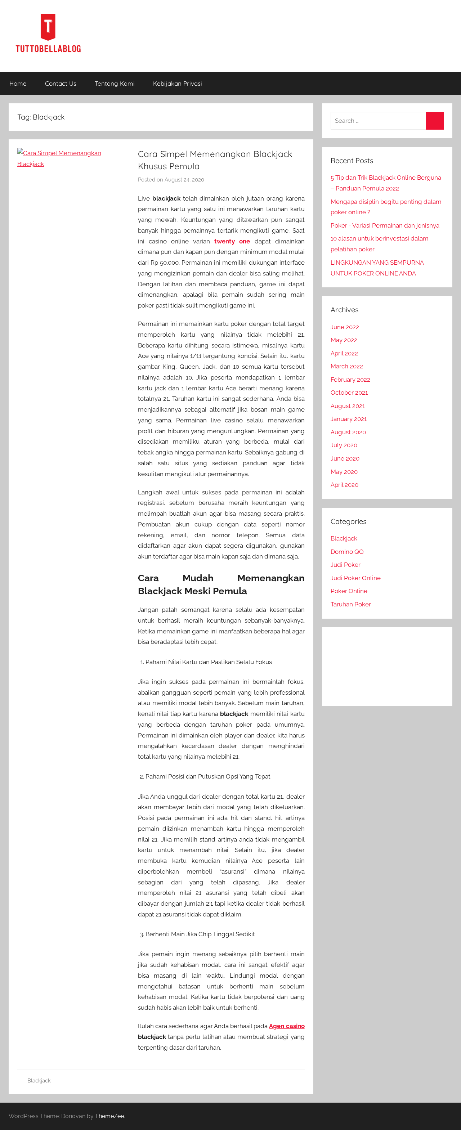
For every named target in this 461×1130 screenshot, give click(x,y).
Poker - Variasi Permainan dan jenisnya (385, 225)
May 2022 (344, 340)
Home (18, 83)
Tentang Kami (115, 83)
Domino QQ (347, 551)
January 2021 (349, 418)
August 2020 (348, 432)
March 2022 (347, 366)
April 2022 (344, 353)
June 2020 (345, 458)
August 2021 (348, 405)
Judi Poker (346, 564)
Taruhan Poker (351, 604)
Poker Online (349, 591)
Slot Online (346, 647)
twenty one (232, 241)
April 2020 (344, 484)
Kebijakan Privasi (177, 83)
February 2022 (350, 379)
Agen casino (286, 1026)
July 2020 (344, 445)
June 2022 (345, 327)
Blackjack (39, 1080)
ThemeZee (109, 1116)
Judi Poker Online (356, 578)
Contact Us (60, 83)
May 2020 (344, 471)
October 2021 (349, 392)
